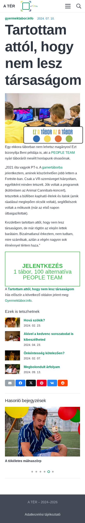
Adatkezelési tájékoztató (42, 514)
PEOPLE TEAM (63, 152)
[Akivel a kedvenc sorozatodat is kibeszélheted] (12, 334)
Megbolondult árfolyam (42, 367)
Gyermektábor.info (18, 300)
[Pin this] (42, 383)
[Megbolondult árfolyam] (12, 367)
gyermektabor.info (19, 18)
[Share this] (20, 383)
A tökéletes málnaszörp (23, 461)
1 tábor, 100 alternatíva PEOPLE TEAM (43, 272)
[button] (78, 6)
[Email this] (10, 383)
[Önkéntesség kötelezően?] (12, 353)
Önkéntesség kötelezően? (44, 353)
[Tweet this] (31, 383)
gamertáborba (52, 167)
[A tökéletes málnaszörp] (42, 409)
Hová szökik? (34, 320)
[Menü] (68, 6)
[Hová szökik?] (12, 320)
